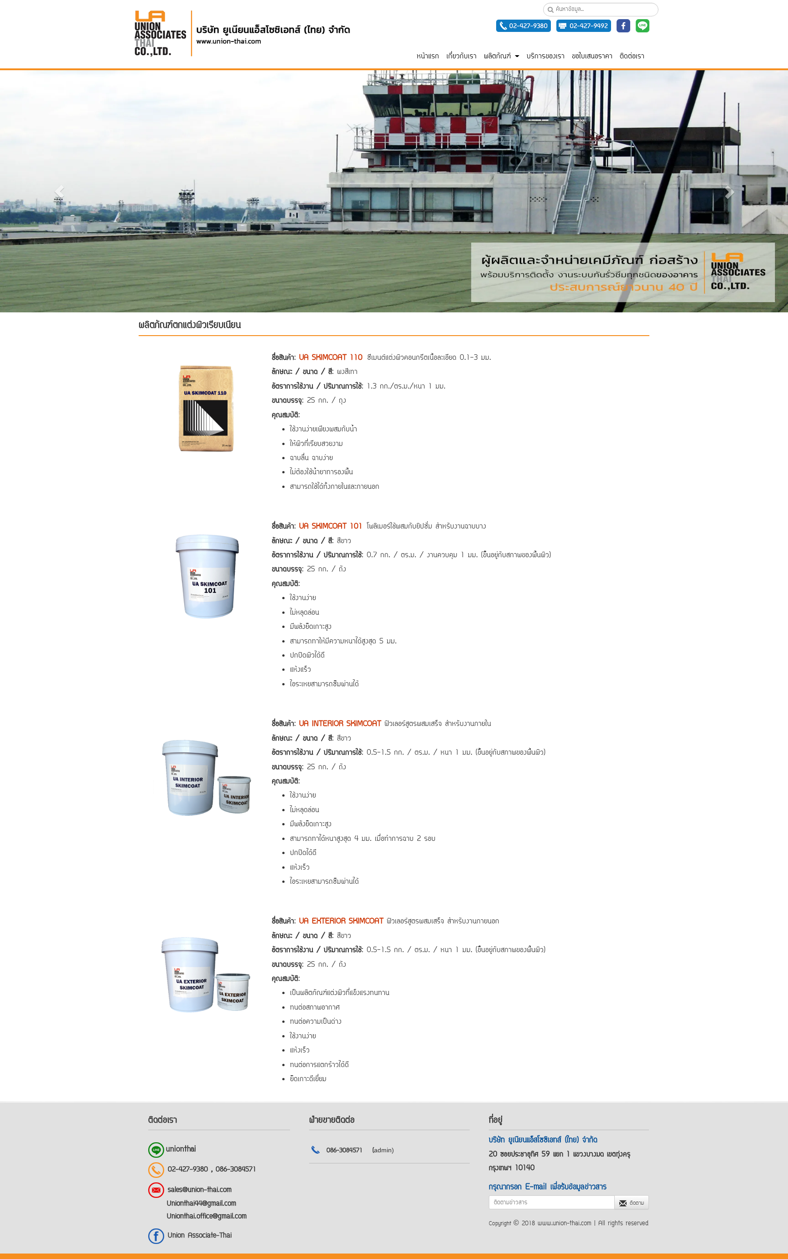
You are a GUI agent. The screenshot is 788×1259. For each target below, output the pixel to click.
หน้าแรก (428, 56)
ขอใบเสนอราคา (592, 56)
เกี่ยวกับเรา (461, 56)
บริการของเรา (546, 56)
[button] (59, 191)
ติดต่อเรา (632, 56)
